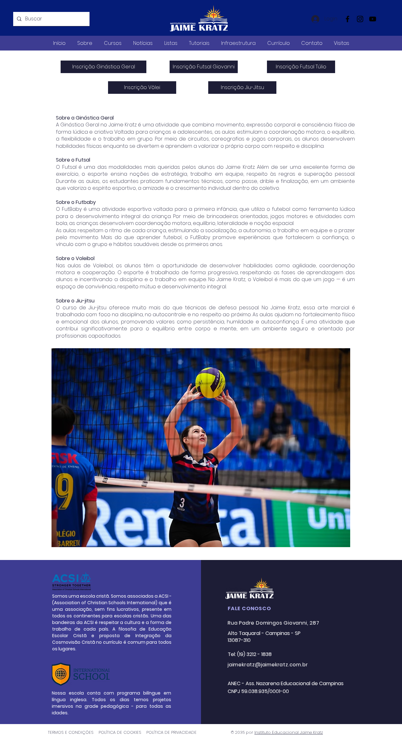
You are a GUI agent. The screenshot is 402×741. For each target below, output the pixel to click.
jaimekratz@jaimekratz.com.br (268, 664)
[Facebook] (347, 19)
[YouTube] (372, 19)
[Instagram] (360, 19)
